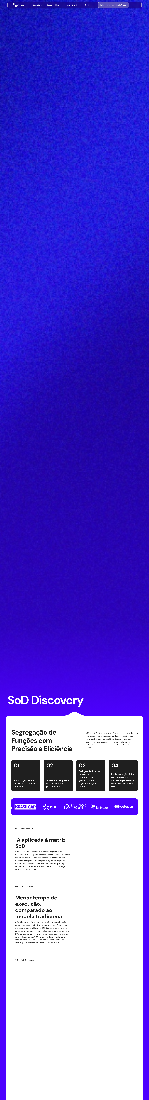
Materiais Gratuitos (72, 5)
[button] (89, 5)
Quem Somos (38, 5)
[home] (18, 5)
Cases (49, 5)
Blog (57, 5)
